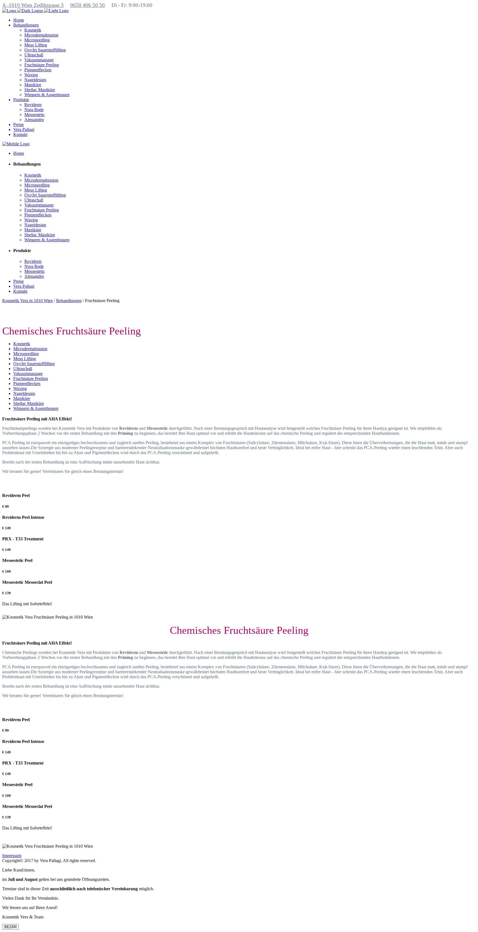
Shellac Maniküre (28, 403)
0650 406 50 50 (87, 5)
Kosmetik (21, 343)
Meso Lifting (24, 358)
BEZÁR (10, 927)
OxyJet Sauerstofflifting (34, 363)
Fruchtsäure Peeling (30, 378)
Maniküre (21, 398)
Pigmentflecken (26, 383)
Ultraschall (22, 368)
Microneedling (26, 353)
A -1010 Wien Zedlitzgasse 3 (33, 5)
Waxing (20, 388)
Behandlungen (69, 300)
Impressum (11, 855)
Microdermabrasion (30, 348)
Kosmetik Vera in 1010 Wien (27, 300)
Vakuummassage (28, 373)
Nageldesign (24, 393)
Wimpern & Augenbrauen (35, 408)
